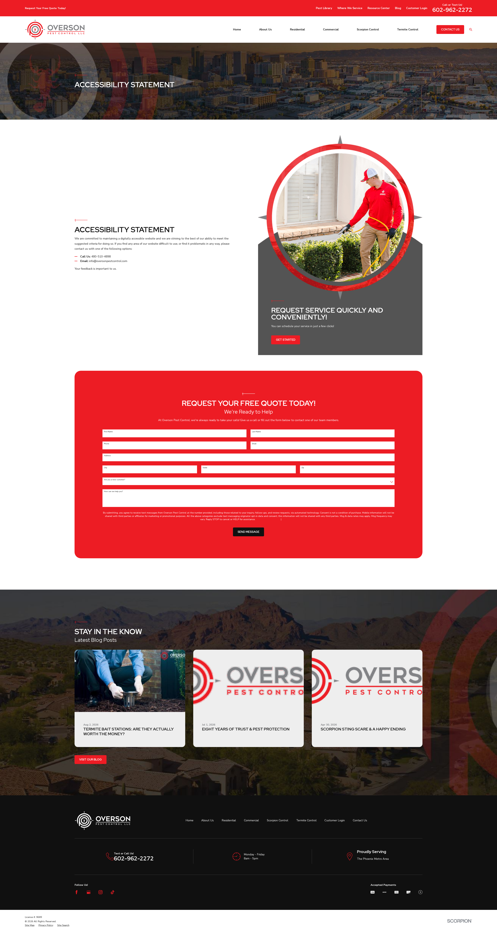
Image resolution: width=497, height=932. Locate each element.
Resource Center (378, 8)
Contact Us (450, 29)
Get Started (285, 340)
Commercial (251, 820)
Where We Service (349, 8)
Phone (106, 444)
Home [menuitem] (237, 29)
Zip (302, 468)
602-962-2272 (452, 9)
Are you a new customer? (114, 480)
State (205, 468)
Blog (398, 8)
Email (254, 444)
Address (107, 456)
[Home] (55, 29)
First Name (108, 432)
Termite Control (306, 820)
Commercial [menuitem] (331, 29)
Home (189, 820)
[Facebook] (77, 892)
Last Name (256, 432)
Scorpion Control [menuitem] (368, 29)
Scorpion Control (277, 820)
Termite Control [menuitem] (407, 29)
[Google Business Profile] (89, 892)
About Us (207, 820)
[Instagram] (100, 892)
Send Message (248, 532)
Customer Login (416, 8)
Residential (229, 820)
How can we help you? (113, 491)
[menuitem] (29, 925)
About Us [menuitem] (265, 29)
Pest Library (324, 8)
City (105, 468)
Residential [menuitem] (297, 29)
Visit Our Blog (90, 759)
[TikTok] (113, 892)
